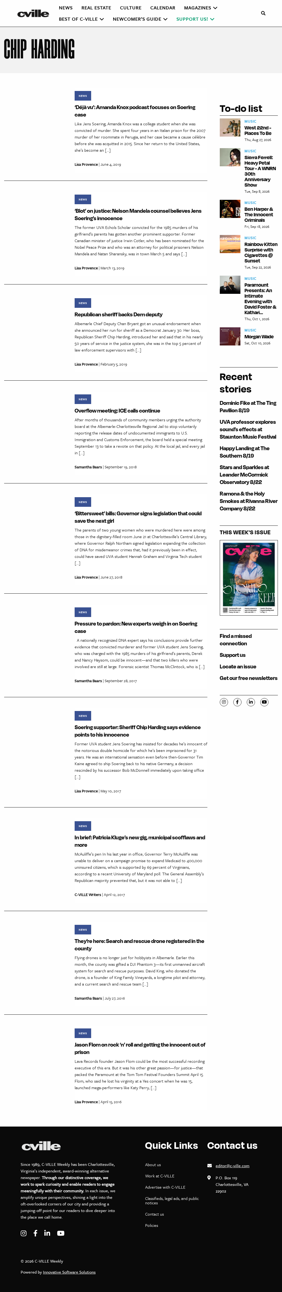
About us (153, 1164)
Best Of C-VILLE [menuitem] (78, 18)
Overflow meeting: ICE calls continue (117, 410)
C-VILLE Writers (88, 894)
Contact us (154, 1214)
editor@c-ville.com (233, 1166)
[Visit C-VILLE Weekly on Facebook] (36, 1233)
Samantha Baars (88, 467)
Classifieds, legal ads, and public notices (172, 1200)
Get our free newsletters (249, 677)
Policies (151, 1225)
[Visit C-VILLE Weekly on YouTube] (60, 1233)
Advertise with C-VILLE (165, 1187)
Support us (233, 654)
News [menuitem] (66, 7)
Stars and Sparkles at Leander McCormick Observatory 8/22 (244, 474)
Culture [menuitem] (131, 7)
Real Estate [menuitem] (96, 7)
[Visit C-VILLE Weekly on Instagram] (24, 1233)
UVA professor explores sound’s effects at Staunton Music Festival (248, 429)
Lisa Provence (86, 164)
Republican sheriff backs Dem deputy (118, 314)
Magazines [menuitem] (197, 7)
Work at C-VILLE (159, 1176)
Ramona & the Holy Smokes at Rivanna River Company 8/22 (249, 501)
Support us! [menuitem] (192, 18)
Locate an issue (238, 666)
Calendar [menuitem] (162, 7)
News (83, 96)
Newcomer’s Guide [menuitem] (137, 18)
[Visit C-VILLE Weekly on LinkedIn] (47, 1233)
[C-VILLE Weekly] (36, 13)
